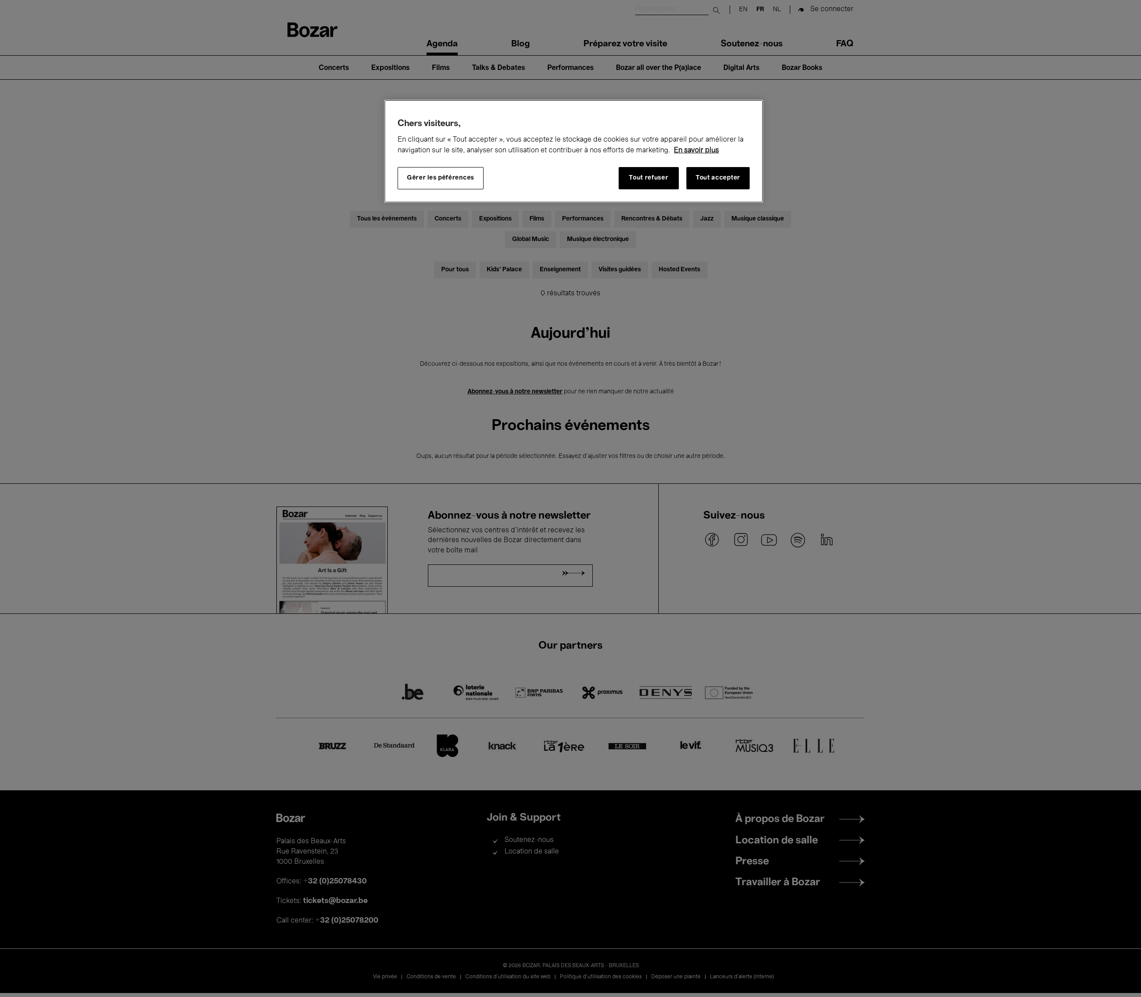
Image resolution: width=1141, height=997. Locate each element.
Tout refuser (648, 178)
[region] (573, 151)
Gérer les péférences (440, 178)
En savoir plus (696, 150)
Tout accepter (718, 178)
